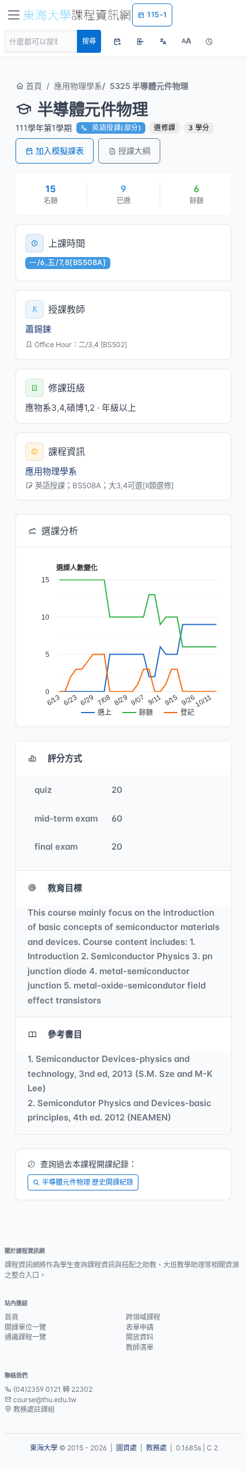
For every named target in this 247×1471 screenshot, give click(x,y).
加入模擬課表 (60, 150)
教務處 (156, 1447)
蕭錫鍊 (38, 329)
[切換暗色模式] (209, 41)
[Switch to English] (163, 41)
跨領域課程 (143, 1317)
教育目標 (65, 887)
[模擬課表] (117, 41)
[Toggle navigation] (14, 15)
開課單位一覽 (25, 1327)
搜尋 (89, 41)
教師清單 (139, 1347)
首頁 (33, 86)
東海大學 (43, 1447)
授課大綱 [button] (134, 150)
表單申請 (139, 1327)
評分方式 (65, 758)
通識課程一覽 (25, 1337)
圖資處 (126, 1447)
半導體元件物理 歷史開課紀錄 (87, 1182)
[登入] (140, 41)
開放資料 (139, 1337)
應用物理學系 (78, 86)
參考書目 (65, 1034)
